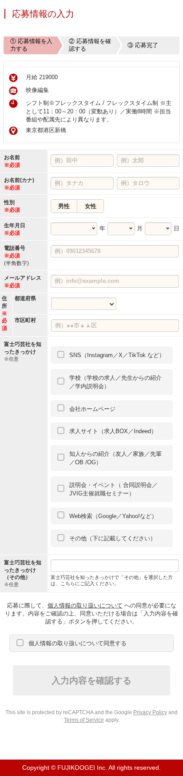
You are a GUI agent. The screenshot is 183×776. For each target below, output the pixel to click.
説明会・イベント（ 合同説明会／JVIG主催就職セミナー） (113, 489)
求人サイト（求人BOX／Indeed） (113, 431)
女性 (90, 206)
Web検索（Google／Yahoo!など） (113, 516)
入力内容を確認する (91, 680)
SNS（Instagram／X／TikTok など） (117, 355)
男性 (64, 206)
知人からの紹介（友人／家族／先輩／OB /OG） (115, 458)
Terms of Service (84, 720)
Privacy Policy (150, 712)
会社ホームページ (92, 409)
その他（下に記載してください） (112, 538)
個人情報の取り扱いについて (85, 605)
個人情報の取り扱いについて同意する (77, 643)
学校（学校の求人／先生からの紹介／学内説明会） (115, 382)
